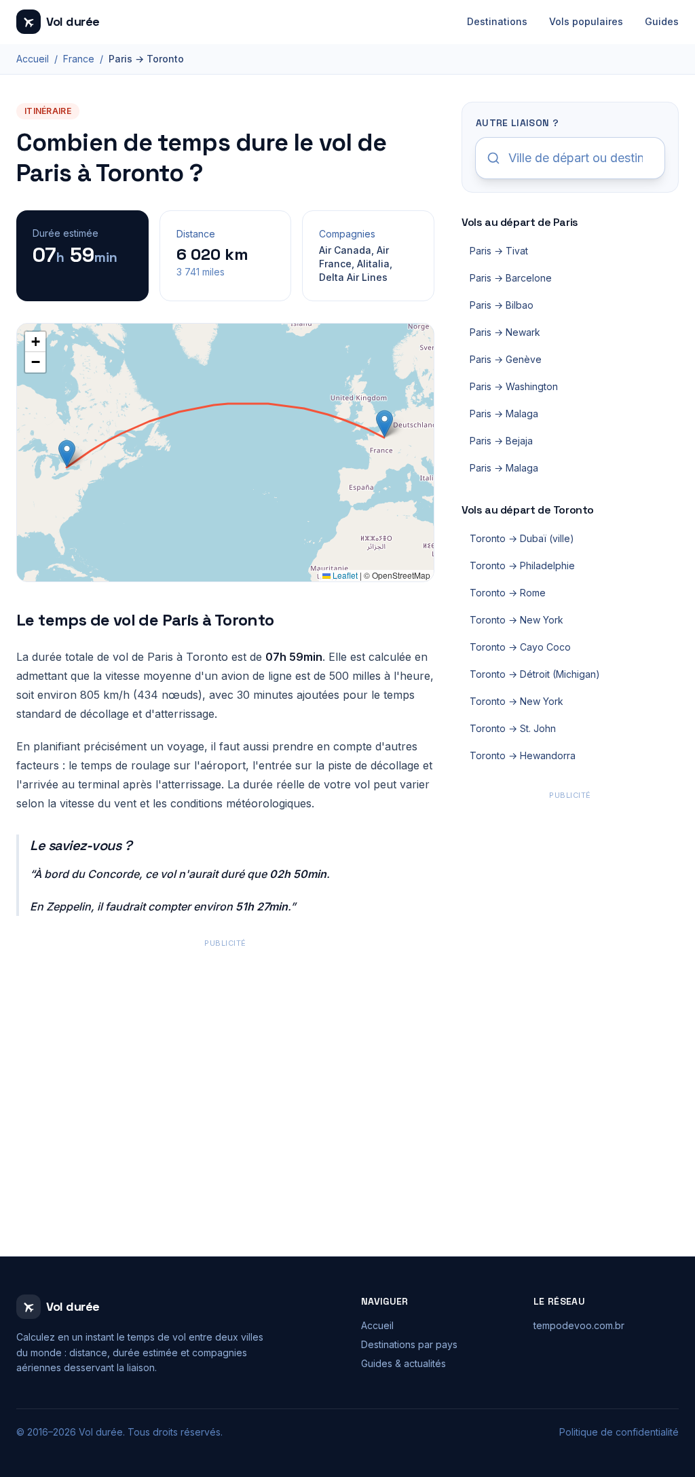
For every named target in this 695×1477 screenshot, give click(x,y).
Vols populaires (586, 21)
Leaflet (344, 575)
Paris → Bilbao (501, 305)
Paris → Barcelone (511, 278)
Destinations (497, 21)
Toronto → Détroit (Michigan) (535, 674)
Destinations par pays (409, 1344)
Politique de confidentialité (619, 1432)
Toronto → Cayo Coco (520, 647)
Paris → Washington (514, 386)
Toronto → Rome (508, 592)
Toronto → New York (516, 620)
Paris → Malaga (504, 413)
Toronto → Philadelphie (522, 565)
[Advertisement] (225, 1046)
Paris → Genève (506, 359)
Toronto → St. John (513, 728)
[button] (384, 424)
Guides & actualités (403, 1363)
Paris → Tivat (499, 250)
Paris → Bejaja (501, 440)
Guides (662, 21)
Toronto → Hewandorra (523, 755)
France (78, 58)
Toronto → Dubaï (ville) (522, 538)
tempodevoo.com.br (578, 1325)
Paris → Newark (505, 332)
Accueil (32, 58)
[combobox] (570, 158)
